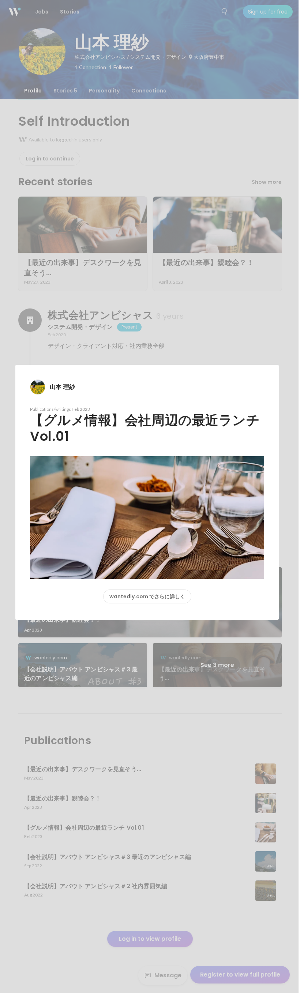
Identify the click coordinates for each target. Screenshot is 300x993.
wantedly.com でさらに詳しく (147, 596)
